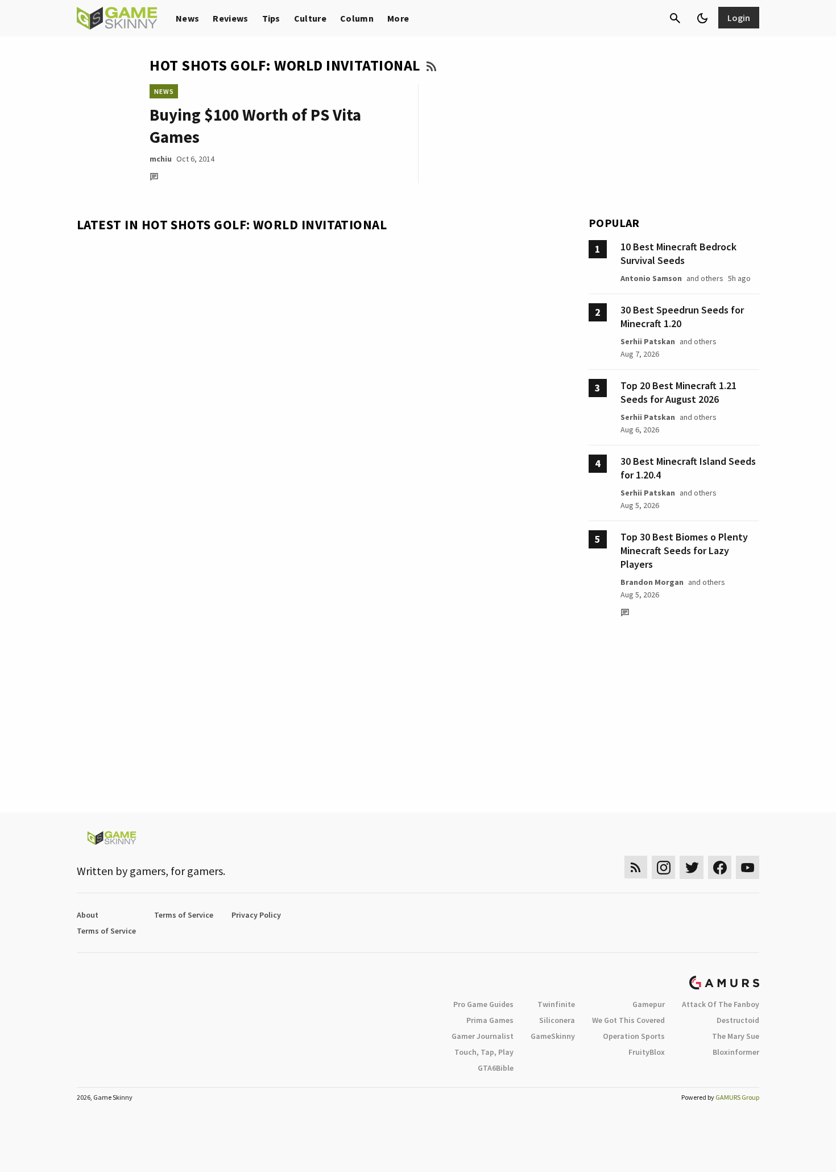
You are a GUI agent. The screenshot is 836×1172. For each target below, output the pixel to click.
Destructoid (738, 1020)
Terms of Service (183, 915)
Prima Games (490, 1020)
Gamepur (648, 1004)
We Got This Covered (628, 1020)
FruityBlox (646, 1052)
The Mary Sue (735, 1036)
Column (357, 18)
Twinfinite (556, 1004)
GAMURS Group (737, 1097)
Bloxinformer (736, 1052)
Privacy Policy (256, 915)
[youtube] (748, 867)
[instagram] (663, 867)
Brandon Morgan (652, 582)
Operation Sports (634, 1036)
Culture (310, 18)
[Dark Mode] (702, 18)
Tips (271, 18)
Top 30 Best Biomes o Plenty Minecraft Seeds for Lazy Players (684, 550)
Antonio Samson (651, 278)
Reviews (230, 18)
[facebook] (719, 867)
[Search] (675, 18)
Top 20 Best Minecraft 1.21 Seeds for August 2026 (678, 392)
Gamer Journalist (483, 1036)
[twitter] (691, 867)
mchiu (161, 159)
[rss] (635, 867)
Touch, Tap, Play (484, 1052)
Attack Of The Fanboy (720, 1004)
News (187, 18)
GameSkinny (553, 1036)
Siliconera (557, 1020)
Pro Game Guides (483, 1004)
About (87, 915)
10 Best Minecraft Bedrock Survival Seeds (678, 253)
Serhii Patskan (647, 341)
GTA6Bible (496, 1068)
